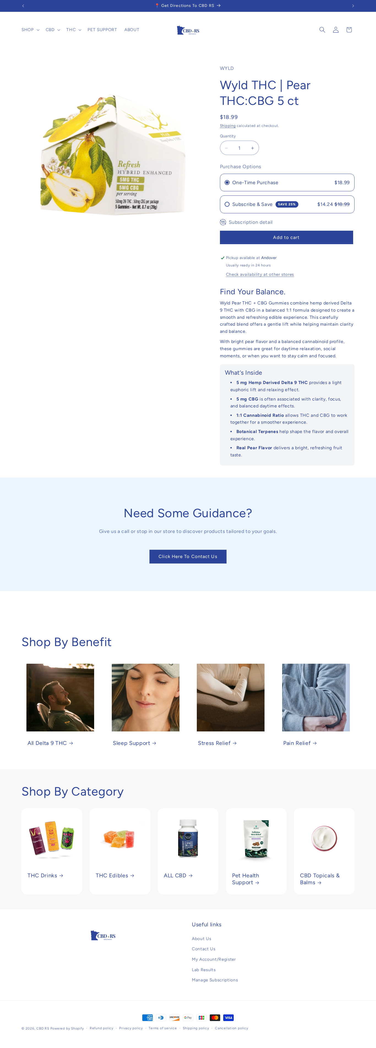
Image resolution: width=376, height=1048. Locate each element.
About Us (201, 938)
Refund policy (101, 1028)
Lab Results (204, 969)
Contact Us (204, 948)
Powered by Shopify (67, 1028)
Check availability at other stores (260, 274)
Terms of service (163, 1028)
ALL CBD (175, 875)
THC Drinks (42, 875)
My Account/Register (214, 959)
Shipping (228, 125)
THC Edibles (112, 875)
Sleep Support (131, 743)
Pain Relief (296, 743)
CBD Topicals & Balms (320, 879)
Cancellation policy (231, 1028)
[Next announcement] (353, 6)
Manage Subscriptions (215, 979)
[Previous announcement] (23, 6)
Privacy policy (131, 1028)
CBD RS (42, 1028)
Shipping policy (196, 1028)
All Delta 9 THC (47, 743)
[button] (30, 29)
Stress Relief (214, 743)
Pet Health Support (245, 879)
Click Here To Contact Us (188, 556)
